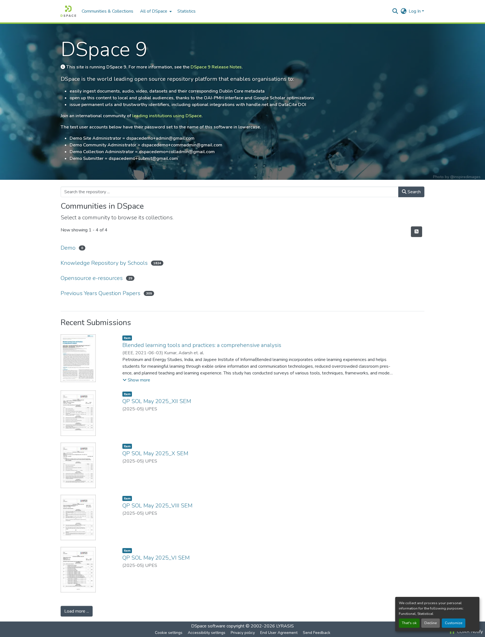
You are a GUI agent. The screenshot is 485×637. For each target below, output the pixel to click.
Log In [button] (415, 11)
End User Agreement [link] (279, 632)
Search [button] (413, 192)
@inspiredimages (465, 177)
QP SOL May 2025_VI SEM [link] (156, 558)
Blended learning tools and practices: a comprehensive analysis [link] (201, 345)
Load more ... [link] (76, 611)
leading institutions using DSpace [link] (167, 116)
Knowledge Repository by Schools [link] (104, 263)
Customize (453, 622)
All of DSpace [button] (153, 11)
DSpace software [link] (208, 626)
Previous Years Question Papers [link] (100, 293)
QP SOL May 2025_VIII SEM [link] (157, 505)
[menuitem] (155, 11)
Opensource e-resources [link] (92, 278)
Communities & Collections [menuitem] (107, 11)
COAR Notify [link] (469, 632)
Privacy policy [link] (243, 632)
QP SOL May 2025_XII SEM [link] (156, 401)
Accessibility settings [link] (206, 632)
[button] (68, 11)
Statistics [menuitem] (186, 11)
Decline (430, 622)
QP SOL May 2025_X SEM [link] (155, 453)
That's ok (409, 622)
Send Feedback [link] (316, 632)
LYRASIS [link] (285, 626)
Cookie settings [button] (168, 632)
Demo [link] (68, 248)
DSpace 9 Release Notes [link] (216, 67)
